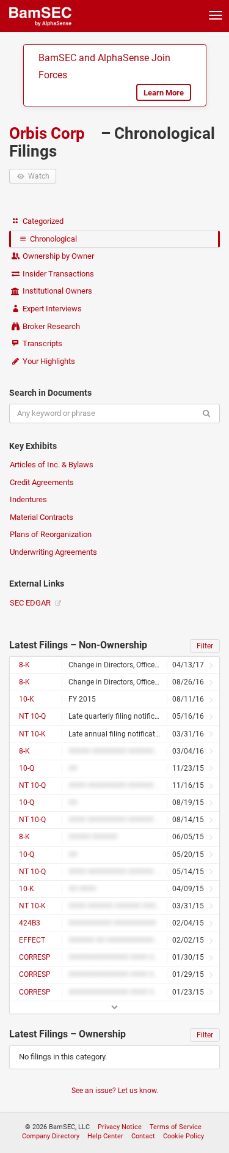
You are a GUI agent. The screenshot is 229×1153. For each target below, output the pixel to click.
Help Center (105, 1136)
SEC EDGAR (31, 602)
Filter (205, 646)
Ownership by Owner (57, 256)
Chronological (52, 238)
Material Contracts (41, 517)
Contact (143, 1136)
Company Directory (50, 1136)
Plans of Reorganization (51, 534)
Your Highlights (48, 361)
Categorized (42, 221)
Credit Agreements (42, 482)
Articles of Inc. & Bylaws (51, 464)
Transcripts (41, 343)
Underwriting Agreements (53, 552)
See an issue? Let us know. (114, 1090)
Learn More (164, 92)
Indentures (28, 499)
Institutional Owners (56, 290)
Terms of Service (176, 1127)
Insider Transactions (57, 273)
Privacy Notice (120, 1127)
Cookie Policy (183, 1136)
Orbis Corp (49, 133)
